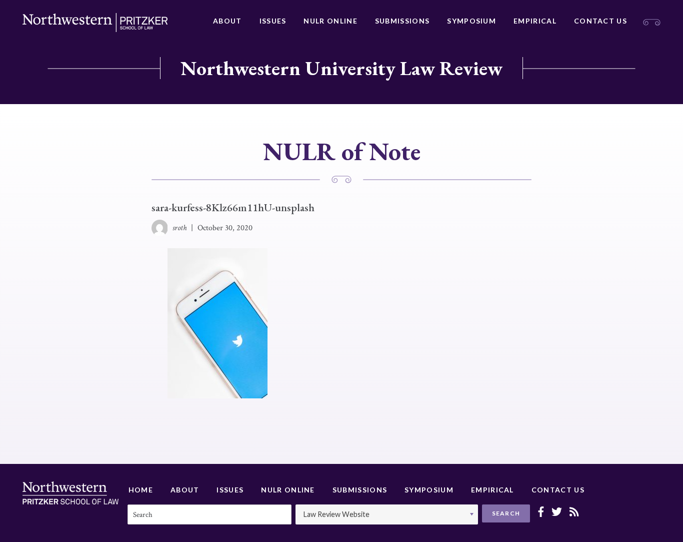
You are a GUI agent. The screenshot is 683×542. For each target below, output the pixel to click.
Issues (273, 21)
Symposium (471, 21)
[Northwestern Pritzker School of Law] (95, 22)
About (227, 21)
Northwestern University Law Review (341, 68)
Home (140, 489)
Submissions (402, 21)
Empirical (535, 21)
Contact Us (600, 21)
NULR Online (330, 21)
